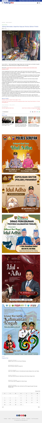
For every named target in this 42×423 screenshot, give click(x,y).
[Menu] (2, 3)
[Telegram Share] (37, 112)
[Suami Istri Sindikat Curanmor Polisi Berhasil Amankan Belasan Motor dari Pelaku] (4, 372)
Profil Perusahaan (35, 418)
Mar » (39, 407)
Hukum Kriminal (4, 24)
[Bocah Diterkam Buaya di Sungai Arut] (4, 367)
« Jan (3, 407)
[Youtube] (23, 416)
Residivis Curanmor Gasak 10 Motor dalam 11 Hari (11, 99)
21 (15, 402)
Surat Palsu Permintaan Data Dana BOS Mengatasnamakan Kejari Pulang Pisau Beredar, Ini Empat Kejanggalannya (21, 102)
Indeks (9, 418)
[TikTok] (25, 415)
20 (10, 402)
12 (4, 400)
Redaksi (5, 418)
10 (31, 397)
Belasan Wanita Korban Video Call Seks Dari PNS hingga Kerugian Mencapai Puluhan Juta (22, 387)
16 (26, 400)
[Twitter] (19, 416)
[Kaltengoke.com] (9, 3)
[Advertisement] (21, 12)
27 (10, 404)
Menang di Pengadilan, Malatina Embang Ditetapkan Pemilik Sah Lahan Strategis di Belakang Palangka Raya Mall (34, 125)
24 (31, 402)
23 (26, 402)
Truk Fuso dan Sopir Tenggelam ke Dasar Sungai (17, 381)
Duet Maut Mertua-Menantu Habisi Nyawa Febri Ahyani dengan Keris (21, 376)
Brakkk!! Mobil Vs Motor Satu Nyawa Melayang (17, 361)
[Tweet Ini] (33, 112)
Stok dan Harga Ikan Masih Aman (8, 107)
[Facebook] (17, 416)
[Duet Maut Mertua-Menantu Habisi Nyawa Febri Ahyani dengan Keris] (4, 377)
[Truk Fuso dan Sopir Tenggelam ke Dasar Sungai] (4, 382)
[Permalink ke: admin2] (3, 28)
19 (4, 402)
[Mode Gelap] (37, 3)
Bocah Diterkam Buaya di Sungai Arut (15, 366)
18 (37, 400)
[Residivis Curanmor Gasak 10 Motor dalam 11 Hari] (8, 119)
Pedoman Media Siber (16, 418)
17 (31, 400)
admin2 (5, 28)
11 (37, 397)
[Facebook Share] (30, 112)
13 (10, 400)
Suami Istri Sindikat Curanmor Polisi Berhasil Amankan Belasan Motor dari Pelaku (23, 371)
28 (15, 404)
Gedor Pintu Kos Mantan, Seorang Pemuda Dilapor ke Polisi (31, 108)
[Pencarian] (39, 3)
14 (15, 400)
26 (4, 404)
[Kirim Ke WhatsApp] (39, 112)
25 (37, 402)
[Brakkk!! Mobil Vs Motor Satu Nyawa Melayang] (4, 362)
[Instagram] (21, 416)
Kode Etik (23, 418)
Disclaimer (28, 418)
